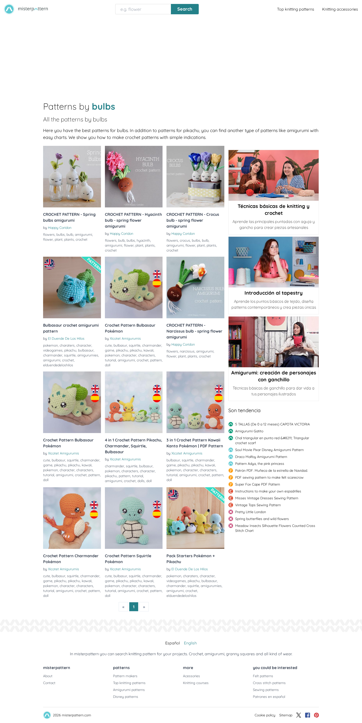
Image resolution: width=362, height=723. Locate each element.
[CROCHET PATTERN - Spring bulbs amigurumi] (72, 176)
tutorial (110, 360)
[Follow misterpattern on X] (298, 715)
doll (107, 365)
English (190, 642)
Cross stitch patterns (269, 683)
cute (108, 345)
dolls (141, 481)
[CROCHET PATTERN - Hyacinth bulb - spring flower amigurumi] (134, 176)
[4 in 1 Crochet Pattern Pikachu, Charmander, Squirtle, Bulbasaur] (134, 402)
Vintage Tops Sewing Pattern (258, 505)
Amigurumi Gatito (249, 431)
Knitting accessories (340, 9)
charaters (67, 345)
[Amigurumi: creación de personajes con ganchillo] (274, 342)
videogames (53, 350)
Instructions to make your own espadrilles (268, 491)
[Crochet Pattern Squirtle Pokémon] (134, 518)
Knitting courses (196, 683)
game (109, 350)
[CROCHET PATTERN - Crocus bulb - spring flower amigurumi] (195, 176)
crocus (185, 240)
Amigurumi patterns (129, 690)
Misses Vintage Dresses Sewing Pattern (266, 498)
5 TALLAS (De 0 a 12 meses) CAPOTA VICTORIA (272, 424)
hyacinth (143, 240)
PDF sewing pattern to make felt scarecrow (269, 477)
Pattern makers (125, 676)
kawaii (148, 350)
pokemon (50, 345)
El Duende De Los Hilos (66, 338)
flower (48, 239)
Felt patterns (263, 676)
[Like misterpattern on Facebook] (307, 715)
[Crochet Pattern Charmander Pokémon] (72, 518)
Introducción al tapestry (274, 293)
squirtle (70, 355)
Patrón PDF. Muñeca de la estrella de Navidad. (271, 470)
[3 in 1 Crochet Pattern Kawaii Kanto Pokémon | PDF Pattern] (195, 402)
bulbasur (120, 345)
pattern (156, 360)
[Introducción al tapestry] (274, 262)
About (47, 676)
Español (172, 642)
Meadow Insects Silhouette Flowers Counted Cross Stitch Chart (275, 528)
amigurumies (87, 355)
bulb (69, 234)
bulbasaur (86, 350)
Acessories (191, 676)
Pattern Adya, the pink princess (259, 463)
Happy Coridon (59, 227)
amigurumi (83, 234)
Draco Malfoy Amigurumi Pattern (261, 456)
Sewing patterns (266, 690)
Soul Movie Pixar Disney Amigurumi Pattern (269, 450)
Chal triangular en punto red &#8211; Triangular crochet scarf (272, 440)
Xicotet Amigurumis (125, 338)
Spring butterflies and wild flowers (262, 519)
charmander (52, 355)
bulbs (60, 234)
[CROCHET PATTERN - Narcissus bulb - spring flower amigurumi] (195, 287)
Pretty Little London (250, 512)
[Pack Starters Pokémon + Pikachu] (195, 518)
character (83, 345)
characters (146, 355)
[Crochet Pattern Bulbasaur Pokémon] (134, 287)
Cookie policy (265, 715)
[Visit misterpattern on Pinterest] (316, 715)
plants (69, 239)
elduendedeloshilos (58, 365)
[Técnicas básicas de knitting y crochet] (274, 175)
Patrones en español (269, 696)
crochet (81, 239)
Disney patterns (125, 696)
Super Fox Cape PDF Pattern (257, 484)
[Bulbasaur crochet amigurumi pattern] (72, 287)
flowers (49, 234)
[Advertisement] (181, 55)
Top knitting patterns (295, 9)
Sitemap (285, 715)
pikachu (70, 350)
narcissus (187, 351)
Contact (49, 683)
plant (59, 239)
